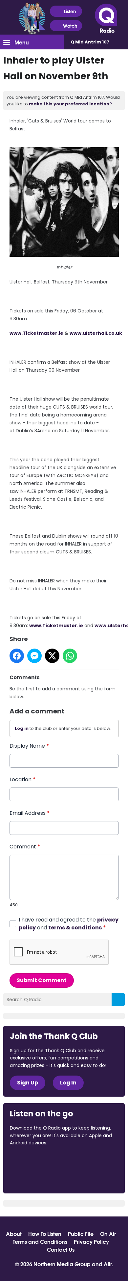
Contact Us (61, 1249)
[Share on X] (52, 656)
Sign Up (27, 1082)
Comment (25, 846)
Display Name (29, 746)
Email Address (30, 813)
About (14, 1234)
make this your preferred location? (70, 104)
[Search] (118, 999)
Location (23, 779)
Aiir (108, 1264)
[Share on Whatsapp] (70, 656)
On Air (108, 1234)
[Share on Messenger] (34, 656)
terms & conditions (75, 927)
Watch (70, 25)
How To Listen (44, 1234)
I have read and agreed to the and (68, 923)
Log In (68, 1082)
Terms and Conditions (40, 1241)
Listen (70, 11)
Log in (22, 728)
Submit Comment (42, 980)
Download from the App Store (35, 1160)
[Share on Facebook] (17, 656)
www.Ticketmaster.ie (36, 333)
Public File (81, 1234)
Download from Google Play (35, 1177)
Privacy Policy (91, 1241)
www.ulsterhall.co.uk (96, 333)
